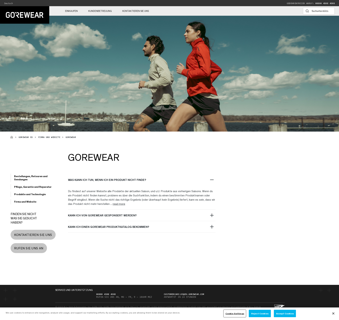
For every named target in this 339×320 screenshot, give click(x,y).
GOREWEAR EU (26, 137)
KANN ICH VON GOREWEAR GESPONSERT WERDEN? (102, 215)
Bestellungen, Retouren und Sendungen (30, 177)
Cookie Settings (234, 313)
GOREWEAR (71, 137)
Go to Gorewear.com (12, 137)
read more (119, 204)
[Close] (333, 313)
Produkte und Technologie (30, 194)
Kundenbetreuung (100, 11)
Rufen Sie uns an (28, 248)
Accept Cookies (285, 313)
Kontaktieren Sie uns (135, 11)
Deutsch (8, 3)
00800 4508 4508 (311, 3)
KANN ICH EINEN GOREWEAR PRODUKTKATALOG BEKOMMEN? (108, 227)
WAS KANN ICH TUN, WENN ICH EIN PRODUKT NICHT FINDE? (107, 180)
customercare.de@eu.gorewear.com (184, 294)
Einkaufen (71, 11)
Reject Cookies (260, 313)
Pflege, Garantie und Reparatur (33, 186)
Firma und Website (49, 137)
